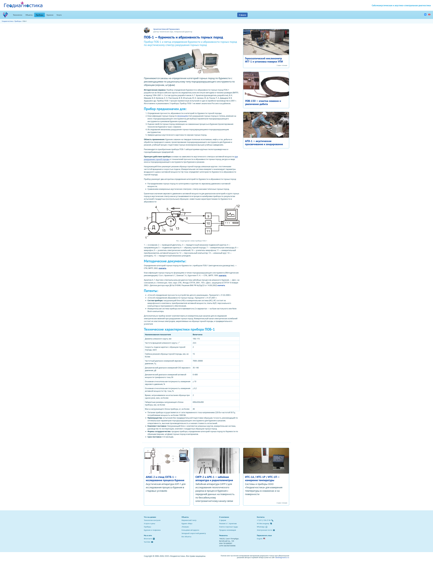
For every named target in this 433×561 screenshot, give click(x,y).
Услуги (59, 15)
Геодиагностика (7, 21)
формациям (182, 116)
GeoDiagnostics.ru (282, 557)
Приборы (40, 15)
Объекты (29, 15)
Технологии (17, 15)
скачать (162, 268)
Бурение (50, 15)
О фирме (242, 15)
